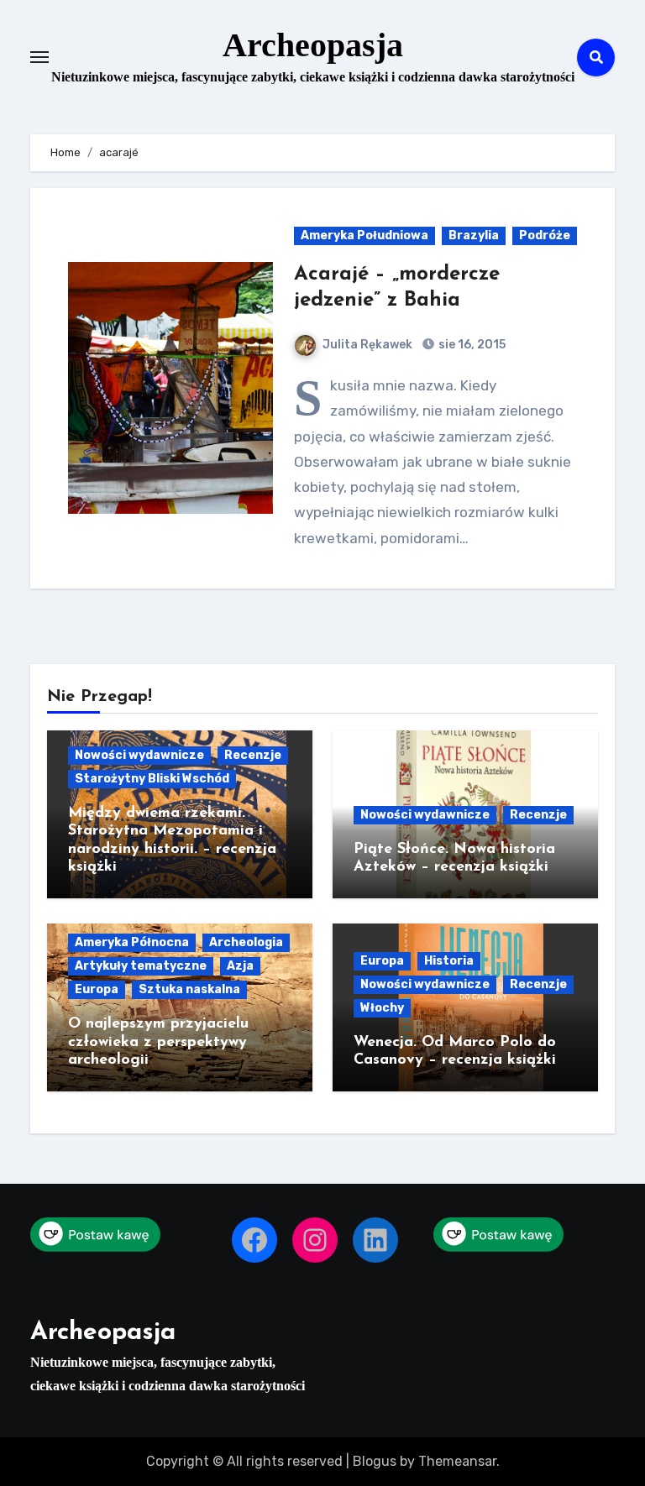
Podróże (544, 235)
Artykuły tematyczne (141, 966)
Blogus (374, 1461)
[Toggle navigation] (39, 57)
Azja (240, 966)
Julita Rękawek (367, 344)
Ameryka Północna (132, 942)
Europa (96, 989)
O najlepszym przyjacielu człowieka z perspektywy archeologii (158, 1042)
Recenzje (252, 755)
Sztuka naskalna (189, 989)
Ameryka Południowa (364, 235)
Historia (449, 961)
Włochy (382, 1008)
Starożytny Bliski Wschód (152, 779)
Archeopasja (313, 45)
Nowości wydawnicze (139, 755)
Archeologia (246, 942)
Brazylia (473, 235)
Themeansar (457, 1461)
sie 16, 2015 (471, 344)
